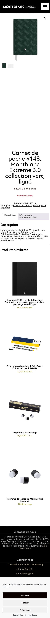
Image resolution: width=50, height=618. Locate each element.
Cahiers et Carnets (22, 206)
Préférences (25, 610)
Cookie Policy (18, 615)
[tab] (10, 216)
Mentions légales (30, 615)
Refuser (25, 603)
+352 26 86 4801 (25, 569)
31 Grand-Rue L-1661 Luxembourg (25, 565)
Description (10, 215)
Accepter (25, 595)
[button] (44, 18)
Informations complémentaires (28, 216)
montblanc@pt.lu (25, 574)
